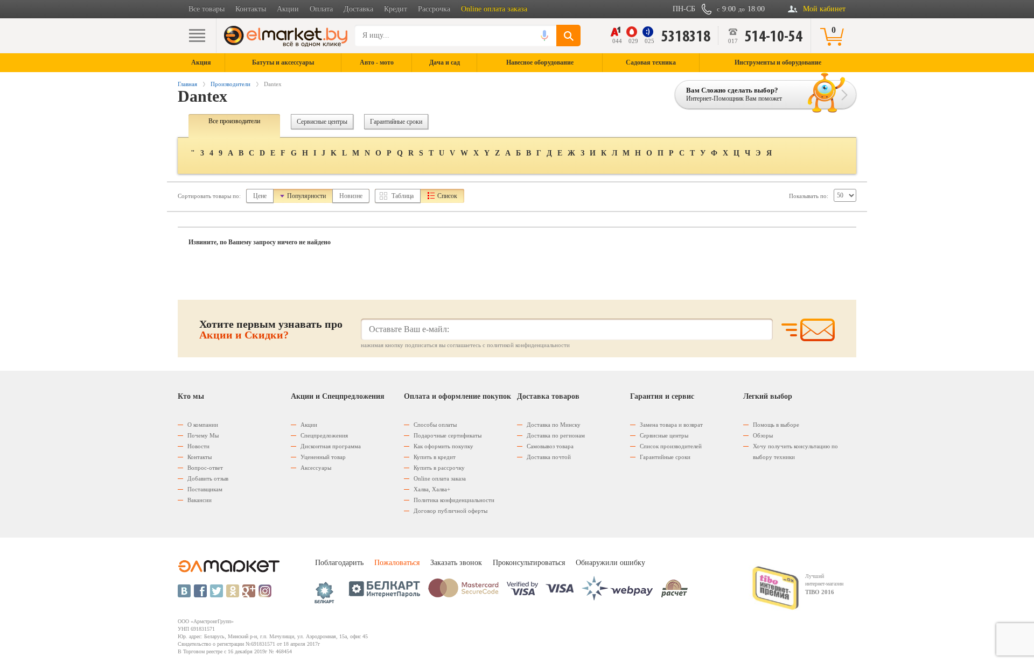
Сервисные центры (322, 121)
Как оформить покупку (443, 446)
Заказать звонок (456, 563)
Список (447, 196)
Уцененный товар (323, 457)
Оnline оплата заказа (440, 478)
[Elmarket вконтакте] (184, 590)
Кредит (395, 9)
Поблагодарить (339, 563)
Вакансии (199, 500)
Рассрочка (434, 9)
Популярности (306, 196)
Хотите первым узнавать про (271, 329)
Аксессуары (316, 467)
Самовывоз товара (550, 446)
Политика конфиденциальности (454, 500)
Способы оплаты (435, 424)
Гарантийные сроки (396, 121)
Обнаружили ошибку (610, 563)
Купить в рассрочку (439, 467)
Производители (230, 84)
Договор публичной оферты (450, 510)
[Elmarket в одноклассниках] (232, 590)
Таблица (403, 196)
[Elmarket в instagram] (264, 590)
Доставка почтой (549, 457)
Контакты (250, 9)
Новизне (350, 196)
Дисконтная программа (331, 446)
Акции (288, 9)
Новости (198, 446)
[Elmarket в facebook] (200, 590)
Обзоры (763, 435)
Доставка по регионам (556, 435)
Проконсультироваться (529, 563)
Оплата (321, 9)
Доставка (358, 9)
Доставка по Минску (554, 424)
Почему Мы (203, 435)
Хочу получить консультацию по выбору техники (795, 451)
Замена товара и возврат (671, 424)
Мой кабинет (824, 9)
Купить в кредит (435, 457)
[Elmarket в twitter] (216, 590)
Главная (187, 84)
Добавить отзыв (207, 478)
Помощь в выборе (776, 424)
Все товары (206, 9)
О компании (202, 424)
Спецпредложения (324, 435)
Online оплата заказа (494, 9)
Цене (260, 196)
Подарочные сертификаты (447, 435)
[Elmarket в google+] (248, 590)
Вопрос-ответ (205, 467)
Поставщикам (204, 489)
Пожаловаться (397, 563)
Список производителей (671, 446)
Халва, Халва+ (432, 489)
